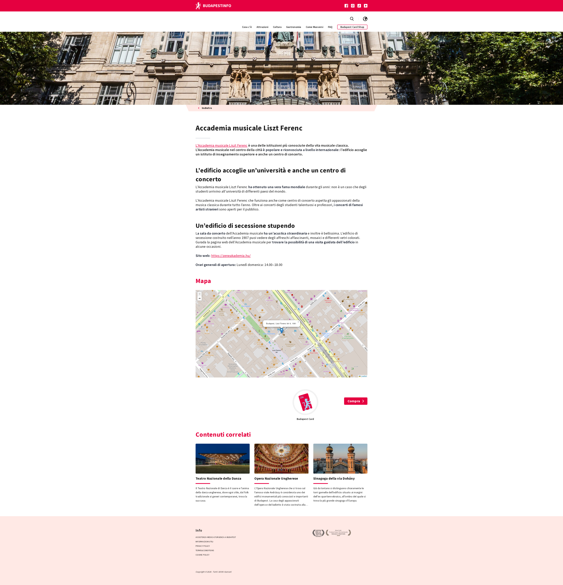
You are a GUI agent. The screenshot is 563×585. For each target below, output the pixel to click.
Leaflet (364, 376)
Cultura (277, 27)
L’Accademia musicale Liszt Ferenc (221, 145)
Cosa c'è (247, 27)
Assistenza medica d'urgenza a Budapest (216, 537)
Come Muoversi (314, 27)
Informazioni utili (204, 541)
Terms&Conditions (205, 550)
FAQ (330, 27)
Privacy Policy (203, 546)
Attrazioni (262, 27)
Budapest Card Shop (352, 27)
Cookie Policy (202, 554)
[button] (281, 331)
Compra (354, 401)
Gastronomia (293, 27)
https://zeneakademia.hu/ (231, 255)
